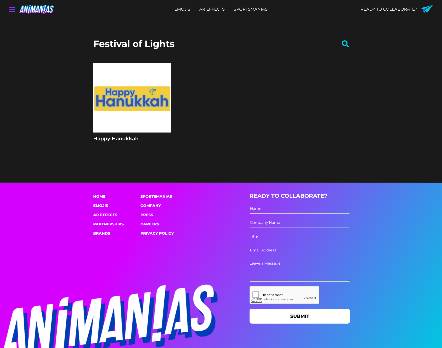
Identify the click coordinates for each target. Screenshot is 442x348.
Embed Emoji (132, 124)
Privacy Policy (157, 233)
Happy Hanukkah (116, 139)
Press (146, 215)
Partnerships (108, 224)
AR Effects (105, 215)
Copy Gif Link (134, 113)
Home (99, 196)
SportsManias (156, 196)
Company (150, 205)
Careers (149, 224)
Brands (101, 233)
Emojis (100, 205)
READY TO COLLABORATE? (389, 9)
